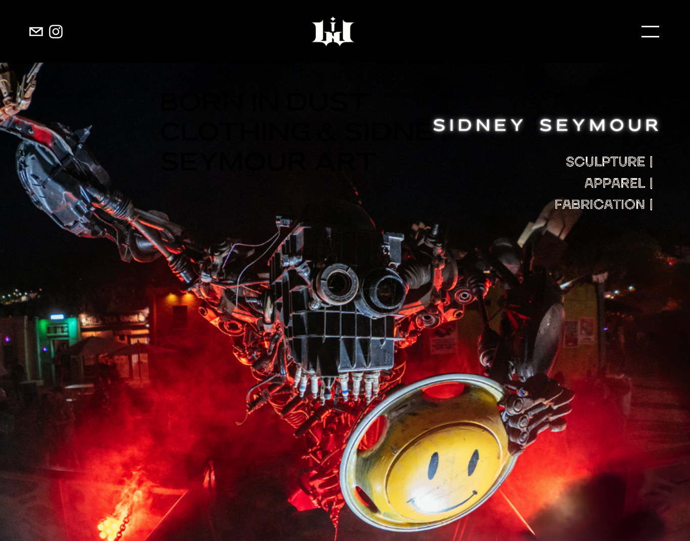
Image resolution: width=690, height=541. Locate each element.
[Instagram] (55, 31)
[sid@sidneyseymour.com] (36, 31)
